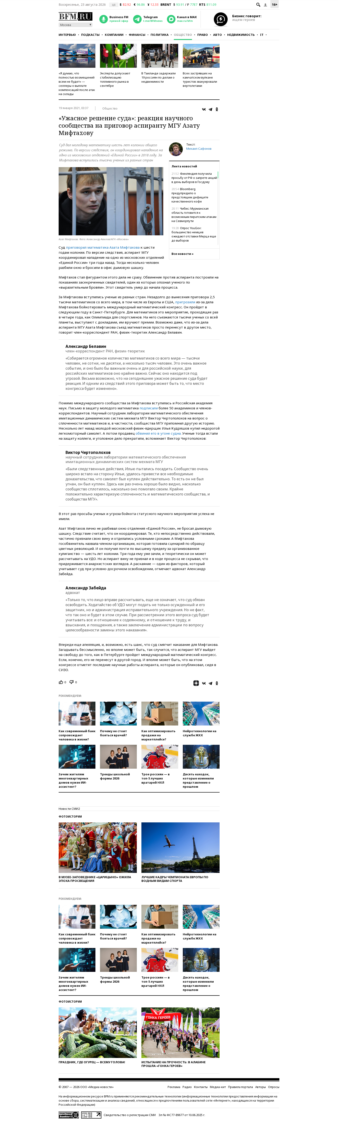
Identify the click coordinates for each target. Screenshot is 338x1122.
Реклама (174, 1087)
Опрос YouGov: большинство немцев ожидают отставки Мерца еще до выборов (194, 234)
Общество (183, 35)
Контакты (201, 1087)
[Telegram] (210, 109)
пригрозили (185, 302)
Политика (160, 35)
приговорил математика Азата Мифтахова (103, 247)
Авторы (260, 1087)
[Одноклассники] (217, 109)
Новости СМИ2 (69, 809)
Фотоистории (70, 816)
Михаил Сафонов (199, 148)
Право (202, 35)
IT (262, 35)
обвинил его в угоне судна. (158, 433)
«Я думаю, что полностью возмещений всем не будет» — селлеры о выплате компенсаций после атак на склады (77, 83)
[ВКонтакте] (204, 109)
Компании (114, 35)
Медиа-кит (218, 1087)
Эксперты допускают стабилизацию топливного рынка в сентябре (115, 79)
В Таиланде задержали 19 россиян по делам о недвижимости (158, 77)
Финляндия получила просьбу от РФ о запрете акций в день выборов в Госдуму (194, 178)
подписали (149, 408)
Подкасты (90, 35)
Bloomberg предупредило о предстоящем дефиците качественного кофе (190, 195)
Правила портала (240, 1087)
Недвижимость (241, 35)
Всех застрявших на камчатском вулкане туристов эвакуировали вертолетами (200, 79)
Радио (187, 1087)
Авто (217, 35)
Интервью (67, 35)
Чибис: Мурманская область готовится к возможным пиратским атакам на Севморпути (194, 214)
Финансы (137, 35)
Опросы (273, 1087)
